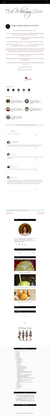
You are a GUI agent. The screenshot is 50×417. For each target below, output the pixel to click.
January (18, 387)
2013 (17, 357)
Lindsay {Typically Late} (15, 141)
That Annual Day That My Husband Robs (24, 379)
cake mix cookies (22, 397)
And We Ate (19, 373)
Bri (11, 153)
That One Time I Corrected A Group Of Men (24, 374)
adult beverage (19, 395)
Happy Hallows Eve (33, 107)
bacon (32, 395)
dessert (18, 399)
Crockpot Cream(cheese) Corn (25, 272)
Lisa (11, 165)
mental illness (30, 399)
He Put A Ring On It (20, 369)
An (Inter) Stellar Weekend (15, 99)
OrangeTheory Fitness (33, 99)
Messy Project (25, 44)
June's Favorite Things (21, 366)
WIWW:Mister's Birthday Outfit (22, 376)
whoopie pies (29, 400)
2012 (17, 388)
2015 (17, 355)
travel (22, 400)
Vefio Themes (30, 413)
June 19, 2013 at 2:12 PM (14, 131)
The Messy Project (20, 370)
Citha (11, 176)
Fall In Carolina (13, 115)
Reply (36, 135)
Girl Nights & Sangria (14, 107)
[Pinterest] (22, 245)
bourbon (30, 396)
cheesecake (31, 397)
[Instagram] (19, 245)
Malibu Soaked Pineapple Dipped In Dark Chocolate (25, 287)
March (18, 385)
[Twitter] (25, 245)
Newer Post (9, 213)
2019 (17, 351)
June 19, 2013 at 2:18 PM (14, 142)
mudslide (17, 400)
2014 (17, 356)
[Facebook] (16, 245)
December (19, 358)
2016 (17, 354)
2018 (17, 352)
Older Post (40, 213)
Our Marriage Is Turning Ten (22, 368)
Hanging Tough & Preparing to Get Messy (24, 371)
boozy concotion (22, 396)
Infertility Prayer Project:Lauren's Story (24, 372)
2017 (17, 353)
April (18, 384)
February (18, 386)
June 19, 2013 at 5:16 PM (14, 154)
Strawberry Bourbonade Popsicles (23, 375)
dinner (24, 399)
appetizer (26, 395)
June (18, 365)
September (19, 362)
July (18, 364)
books (17, 396)
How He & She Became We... (22, 367)
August (18, 363)
